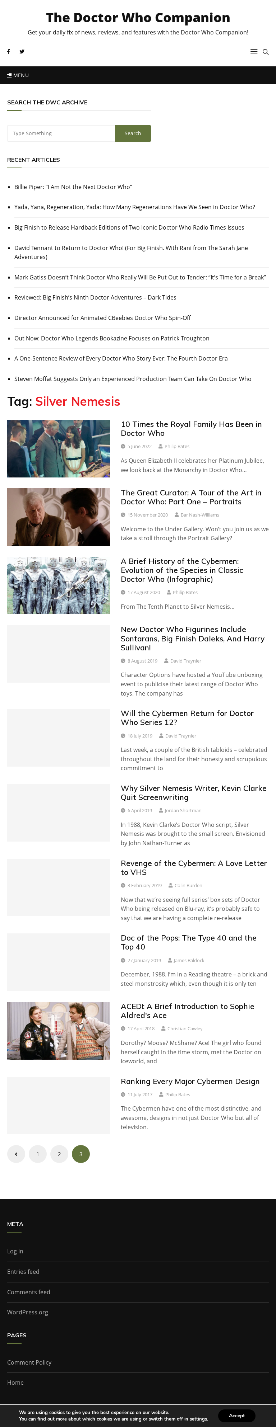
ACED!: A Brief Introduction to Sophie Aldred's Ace (187, 1011)
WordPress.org (27, 1312)
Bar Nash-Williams (200, 515)
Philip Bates (177, 446)
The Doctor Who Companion (138, 17)
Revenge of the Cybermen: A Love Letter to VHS (194, 867)
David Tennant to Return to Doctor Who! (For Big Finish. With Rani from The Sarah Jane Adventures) (131, 252)
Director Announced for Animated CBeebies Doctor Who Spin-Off (102, 318)
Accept (237, 1415)
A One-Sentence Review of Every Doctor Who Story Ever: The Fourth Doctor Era (121, 358)
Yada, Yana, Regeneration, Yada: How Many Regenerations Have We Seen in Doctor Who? (134, 207)
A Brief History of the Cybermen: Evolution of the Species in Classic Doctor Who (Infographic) (182, 570)
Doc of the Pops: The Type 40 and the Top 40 (189, 942)
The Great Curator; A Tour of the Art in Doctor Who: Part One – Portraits (191, 497)
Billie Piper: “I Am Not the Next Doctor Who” (73, 187)
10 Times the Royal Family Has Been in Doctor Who (191, 428)
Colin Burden (188, 885)
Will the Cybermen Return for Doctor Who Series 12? (187, 717)
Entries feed (23, 1272)
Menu (20, 75)
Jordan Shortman (183, 810)
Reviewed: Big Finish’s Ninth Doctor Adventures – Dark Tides (95, 297)
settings (198, 1419)
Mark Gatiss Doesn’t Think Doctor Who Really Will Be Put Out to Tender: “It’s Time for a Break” (140, 277)
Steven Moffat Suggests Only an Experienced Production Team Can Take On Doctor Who (133, 379)
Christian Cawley (185, 1028)
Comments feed (28, 1292)
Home (15, 1382)
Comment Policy (29, 1362)
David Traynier (185, 661)
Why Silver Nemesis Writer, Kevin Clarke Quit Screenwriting (194, 792)
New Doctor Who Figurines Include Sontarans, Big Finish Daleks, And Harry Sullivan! (192, 638)
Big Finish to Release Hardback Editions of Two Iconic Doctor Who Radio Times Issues (129, 227)
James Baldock (189, 960)
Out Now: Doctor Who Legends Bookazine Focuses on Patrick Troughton (112, 338)
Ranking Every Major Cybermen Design (190, 1081)
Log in (15, 1251)
